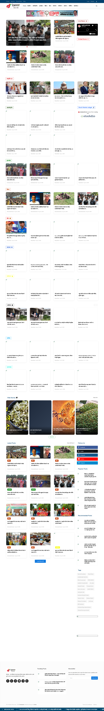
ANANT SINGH (90, 589)
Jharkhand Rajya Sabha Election (84, 607)
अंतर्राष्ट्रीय (9, 107)
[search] (96, 6)
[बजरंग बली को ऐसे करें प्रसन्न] (40, 417)
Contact (7, 1)
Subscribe (94, 678)
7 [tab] (28, 46)
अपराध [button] (65, 6)
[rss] (27, 681)
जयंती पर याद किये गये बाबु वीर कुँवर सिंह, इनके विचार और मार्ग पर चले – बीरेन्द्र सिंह (90, 546)
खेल (8, 218)
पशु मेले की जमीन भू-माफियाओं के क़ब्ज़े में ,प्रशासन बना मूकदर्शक (90, 537)
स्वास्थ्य (9, 247)
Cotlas (35, 704)
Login (88, 1)
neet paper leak (81, 592)
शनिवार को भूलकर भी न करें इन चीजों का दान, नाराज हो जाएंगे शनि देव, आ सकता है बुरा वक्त (81, 709)
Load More (39, 561)
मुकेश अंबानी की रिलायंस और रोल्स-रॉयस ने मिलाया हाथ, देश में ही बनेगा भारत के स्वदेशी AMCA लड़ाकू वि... (55, 690)
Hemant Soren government (83, 610)
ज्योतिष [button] (70, 6)
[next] (97, 305)
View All (95, 397)
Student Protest (81, 586)
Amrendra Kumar (11, 42)
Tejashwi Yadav (81, 598)
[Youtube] (19, 681)
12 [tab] (34, 46)
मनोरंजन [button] (60, 6)
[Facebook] (7, 681)
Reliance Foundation (82, 601)
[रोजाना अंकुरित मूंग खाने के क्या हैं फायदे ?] (17, 417)
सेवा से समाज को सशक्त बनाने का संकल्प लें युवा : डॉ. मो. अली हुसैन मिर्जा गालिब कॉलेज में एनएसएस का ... (90, 484)
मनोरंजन (9, 276)
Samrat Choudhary (82, 574)
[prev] (95, 305)
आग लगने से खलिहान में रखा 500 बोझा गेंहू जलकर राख (89, 529)
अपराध (9, 305)
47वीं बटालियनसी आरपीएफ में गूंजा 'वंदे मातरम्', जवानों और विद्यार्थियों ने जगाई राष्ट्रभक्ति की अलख (90, 492)
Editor (24, 1)
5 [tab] (25, 46)
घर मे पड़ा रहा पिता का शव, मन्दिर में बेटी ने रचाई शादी (90, 553)
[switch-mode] (97, 1)
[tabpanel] (28, 33)
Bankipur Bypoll (90, 598)
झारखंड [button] (41, 6)
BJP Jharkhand (81, 604)
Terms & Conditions (87, 704)
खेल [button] (50, 6)
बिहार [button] (46, 6)
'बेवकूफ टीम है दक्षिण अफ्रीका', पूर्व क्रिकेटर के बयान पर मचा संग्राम (40, 709)
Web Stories (11, 397)
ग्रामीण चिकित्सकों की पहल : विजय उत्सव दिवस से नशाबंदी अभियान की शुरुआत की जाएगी (90, 499)
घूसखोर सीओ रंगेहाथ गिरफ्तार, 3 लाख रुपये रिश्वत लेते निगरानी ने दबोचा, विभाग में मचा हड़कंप (55, 674)
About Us (13, 1)
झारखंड (57, 52)
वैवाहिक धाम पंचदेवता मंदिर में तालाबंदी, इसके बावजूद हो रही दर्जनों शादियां (89, 561)
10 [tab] (32, 46)
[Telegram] (23, 681)
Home (24, 6)
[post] (28, 33)
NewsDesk (9, 100)
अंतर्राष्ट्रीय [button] (35, 6)
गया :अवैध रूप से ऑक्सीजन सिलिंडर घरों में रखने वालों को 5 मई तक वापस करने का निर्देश (90, 522)
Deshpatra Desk (58, 69)
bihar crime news (81, 589)
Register (92, 1)
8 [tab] (29, 46)
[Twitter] (11, 681)
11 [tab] (33, 46)
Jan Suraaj (91, 601)
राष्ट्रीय (9, 78)
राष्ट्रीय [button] (28, 6)
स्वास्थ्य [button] (54, 6)
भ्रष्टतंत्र (9, 367)
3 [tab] (23, 46)
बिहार (56, 21)
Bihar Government (81, 580)
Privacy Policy (19, 1)
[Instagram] (15, 681)
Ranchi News (90, 574)
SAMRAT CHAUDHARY (83, 583)
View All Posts (70, 443)
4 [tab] (24, 46)
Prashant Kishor (90, 586)
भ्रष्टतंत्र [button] (76, 6)
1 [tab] (20, 46)
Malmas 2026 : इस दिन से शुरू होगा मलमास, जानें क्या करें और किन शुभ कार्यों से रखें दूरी (55, 682)
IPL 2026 (92, 583)
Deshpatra (22, 704)
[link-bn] (52, 13)
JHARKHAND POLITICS (82, 577)
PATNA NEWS (91, 580)
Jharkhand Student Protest (83, 595)
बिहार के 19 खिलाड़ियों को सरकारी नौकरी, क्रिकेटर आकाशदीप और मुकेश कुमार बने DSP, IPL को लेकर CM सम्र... (90, 476)
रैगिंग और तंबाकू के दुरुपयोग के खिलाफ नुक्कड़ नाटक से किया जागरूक (90, 507)
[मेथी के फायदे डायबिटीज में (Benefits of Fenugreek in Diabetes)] (87, 417)
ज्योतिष (8, 338)
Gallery (95, 704)
